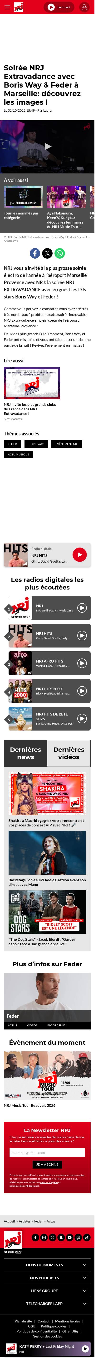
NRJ (39, 605)
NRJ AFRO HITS (49, 661)
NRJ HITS (39, 555)
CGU (31, 1326)
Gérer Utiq (70, 1331)
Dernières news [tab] (25, 753)
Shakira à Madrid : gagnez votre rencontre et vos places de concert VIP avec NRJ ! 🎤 (46, 822)
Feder (13, 1016)
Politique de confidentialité (37, 1331)
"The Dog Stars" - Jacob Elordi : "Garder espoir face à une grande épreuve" (42, 941)
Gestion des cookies (47, 1336)
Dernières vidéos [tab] (68, 753)
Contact (43, 1321)
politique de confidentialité (24, 1185)
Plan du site (23, 1321)
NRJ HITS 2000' (49, 688)
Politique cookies (53, 1326)
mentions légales (49, 1182)
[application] (47, 146)
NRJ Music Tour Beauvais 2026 (29, 1105)
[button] (47, 146)
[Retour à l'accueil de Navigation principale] (18, 7)
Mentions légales (67, 1321)
